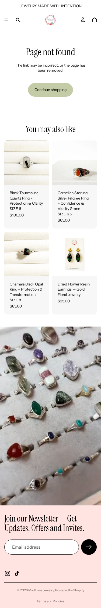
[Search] (18, 20)
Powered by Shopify (69, 590)
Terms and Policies (50, 601)
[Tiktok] (17, 573)
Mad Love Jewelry (41, 590)
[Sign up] (89, 547)
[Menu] (6, 20)
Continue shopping (50, 89)
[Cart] (94, 20)
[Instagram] (7, 573)
